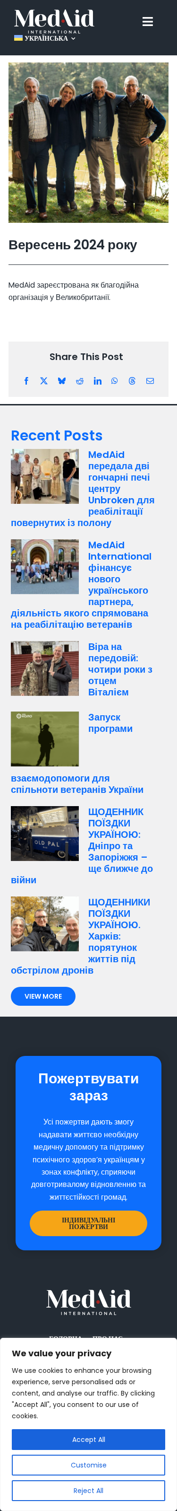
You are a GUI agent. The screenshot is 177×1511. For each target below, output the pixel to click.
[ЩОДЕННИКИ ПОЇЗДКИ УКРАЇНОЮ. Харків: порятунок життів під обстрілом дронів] (45, 923)
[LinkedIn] (97, 381)
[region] (88, 1424)
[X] (43, 381)
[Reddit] (79, 381)
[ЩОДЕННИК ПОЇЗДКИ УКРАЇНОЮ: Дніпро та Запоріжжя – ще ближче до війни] (45, 833)
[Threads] (132, 381)
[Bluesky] (61, 381)
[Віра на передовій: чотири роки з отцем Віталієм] (45, 668)
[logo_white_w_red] (54, 13)
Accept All (88, 1439)
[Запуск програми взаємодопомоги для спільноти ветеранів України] (45, 739)
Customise (89, 1465)
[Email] (150, 381)
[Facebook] (26, 381)
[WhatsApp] (115, 381)
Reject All (88, 1490)
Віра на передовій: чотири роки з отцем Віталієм (120, 669)
